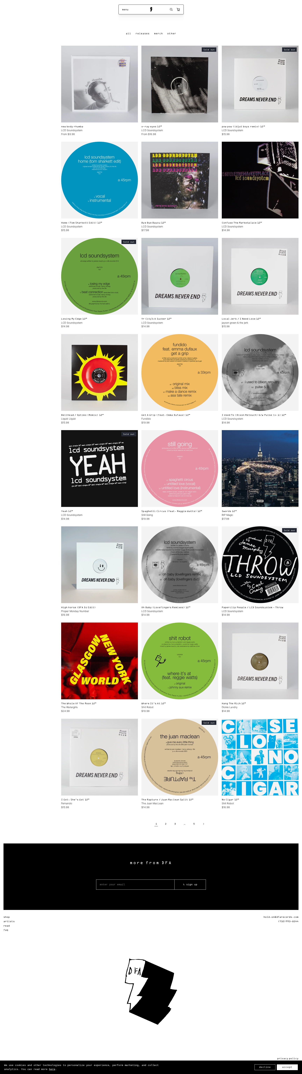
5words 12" (229, 511)
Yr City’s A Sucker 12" (156, 318)
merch (158, 33)
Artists (9, 921)
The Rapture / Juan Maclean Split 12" (167, 799)
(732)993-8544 (288, 921)
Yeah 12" (67, 511)
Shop (6, 917)
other (171, 33)
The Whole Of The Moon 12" (79, 703)
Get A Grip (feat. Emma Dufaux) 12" (165, 415)
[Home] (151, 9)
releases (143, 33)
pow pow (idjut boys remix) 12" (243, 126)
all (128, 33)
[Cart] (178, 9)
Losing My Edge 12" (74, 318)
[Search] (171, 9)
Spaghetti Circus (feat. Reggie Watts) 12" (171, 511)
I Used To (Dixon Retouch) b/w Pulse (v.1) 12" (254, 415)
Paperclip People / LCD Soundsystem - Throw (252, 607)
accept (287, 1067)
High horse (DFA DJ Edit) (78, 607)
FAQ (5, 929)
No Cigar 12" (230, 799)
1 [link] (156, 823)
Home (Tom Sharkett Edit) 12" (81, 222)
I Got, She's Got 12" (75, 799)
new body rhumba (72, 126)
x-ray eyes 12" (151, 126)
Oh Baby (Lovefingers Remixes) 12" (165, 607)
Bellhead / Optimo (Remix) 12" (82, 415)
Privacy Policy (288, 1058)
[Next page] (203, 824)
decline (265, 1067)
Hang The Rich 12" (234, 703)
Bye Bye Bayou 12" (153, 222)
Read (6, 925)
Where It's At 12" (153, 703)
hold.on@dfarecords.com (281, 917)
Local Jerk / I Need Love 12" (241, 318)
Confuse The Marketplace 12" (242, 222)
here (52, 1069)
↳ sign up (190, 884)
